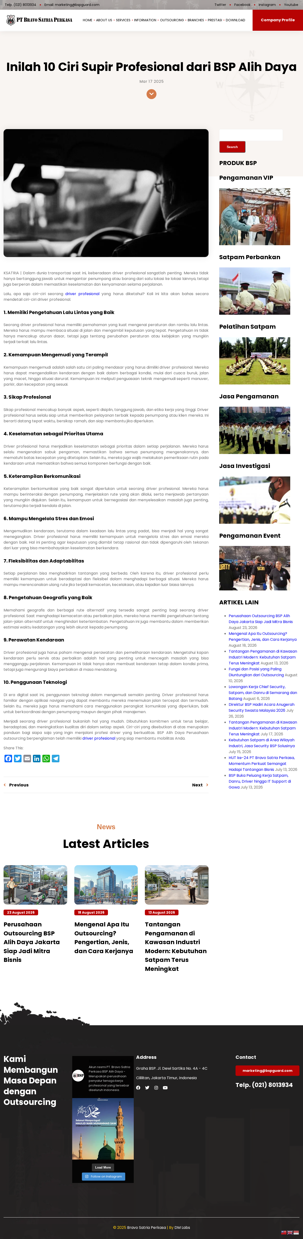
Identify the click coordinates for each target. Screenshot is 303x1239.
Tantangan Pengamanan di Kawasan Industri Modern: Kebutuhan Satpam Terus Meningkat (263, 657)
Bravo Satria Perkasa (147, 1227)
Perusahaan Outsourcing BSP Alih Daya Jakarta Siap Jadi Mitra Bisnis (32, 942)
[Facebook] (138, 1088)
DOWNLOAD (235, 20)
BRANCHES (196, 20)
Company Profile (278, 20)
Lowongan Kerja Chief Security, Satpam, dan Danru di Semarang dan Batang (263, 692)
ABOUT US (104, 20)
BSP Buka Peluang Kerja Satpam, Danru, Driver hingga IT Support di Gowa (260, 781)
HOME (87, 20)
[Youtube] (165, 1088)
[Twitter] (147, 1088)
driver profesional (82, 294)
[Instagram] (156, 1088)
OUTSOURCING (172, 20)
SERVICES (123, 20)
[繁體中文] (284, 1232)
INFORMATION (145, 20)
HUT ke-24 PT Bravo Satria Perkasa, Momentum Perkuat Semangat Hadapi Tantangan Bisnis (262, 763)
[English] (290, 1232)
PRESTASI (215, 20)
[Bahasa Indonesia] (296, 1232)
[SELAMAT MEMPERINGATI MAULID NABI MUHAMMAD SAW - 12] (103, 1129)
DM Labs (182, 1227)
